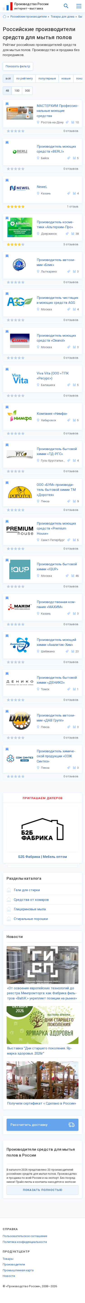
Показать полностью (42, 1190)
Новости (9, 1276)
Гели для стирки (27, 890)
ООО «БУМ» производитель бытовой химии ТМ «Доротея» (56, 490)
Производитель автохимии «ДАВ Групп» (56, 718)
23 (77, 651)
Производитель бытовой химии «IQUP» (57, 566)
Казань (46, 193)
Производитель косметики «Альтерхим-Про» (55, 224)
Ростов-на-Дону (52, 122)
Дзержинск (49, 233)
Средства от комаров (31, 900)
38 (77, 233)
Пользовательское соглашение (25, 1236)
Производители (14, 1264)
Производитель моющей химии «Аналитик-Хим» (56, 642)
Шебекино (48, 651)
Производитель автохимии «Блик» (56, 262)
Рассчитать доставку (29, 1125)
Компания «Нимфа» (52, 414)
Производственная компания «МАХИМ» (56, 604)
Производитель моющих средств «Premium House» (56, 528)
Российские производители (28, 16)
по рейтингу (24, 78)
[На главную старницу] (4, 16)
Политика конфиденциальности (25, 1242)
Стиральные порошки (31, 919)
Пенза (45, 501)
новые (65, 78)
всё (8, 78)
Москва (46, 309)
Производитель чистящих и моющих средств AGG (57, 300)
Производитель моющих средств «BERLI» (56, 149)
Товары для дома (62, 16)
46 (77, 575)
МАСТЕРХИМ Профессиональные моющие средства (57, 111)
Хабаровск (48, 420)
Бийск (45, 158)
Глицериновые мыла (30, 909)
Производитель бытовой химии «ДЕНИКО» (57, 680)
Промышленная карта (18, 1270)
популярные (47, 78)
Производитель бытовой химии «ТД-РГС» (57, 451)
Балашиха (48, 385)
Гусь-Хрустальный (53, 460)
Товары (8, 1258)
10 (77, 122)
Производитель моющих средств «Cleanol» (56, 338)
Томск (45, 689)
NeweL (42, 187)
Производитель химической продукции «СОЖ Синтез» (56, 756)
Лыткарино (49, 271)
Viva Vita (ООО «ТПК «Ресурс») (53, 376)
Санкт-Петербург (53, 540)
